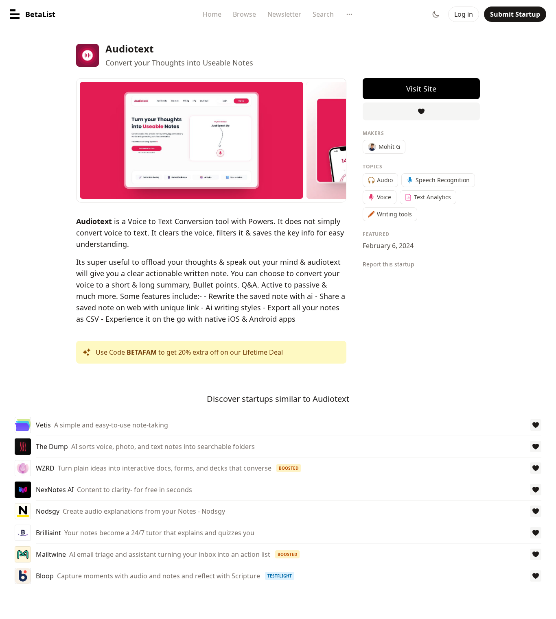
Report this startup (388, 264)
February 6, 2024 (388, 245)
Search (323, 14)
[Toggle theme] (436, 14)
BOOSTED (288, 468)
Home (212, 14)
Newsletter (284, 14)
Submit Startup (515, 14)
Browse (244, 14)
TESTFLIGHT (279, 576)
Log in (463, 14)
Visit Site (421, 89)
